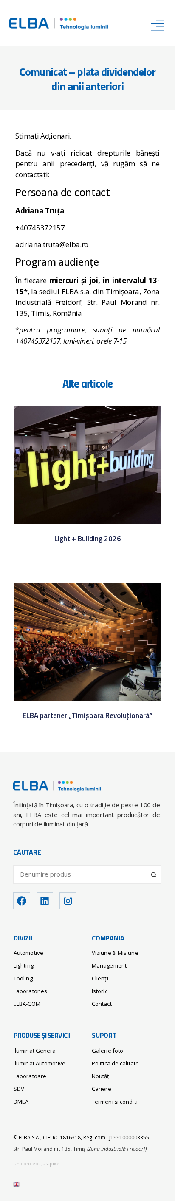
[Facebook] (21, 900)
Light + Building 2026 (87, 539)
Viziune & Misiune (115, 953)
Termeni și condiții (115, 1101)
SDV (19, 1089)
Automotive (28, 953)
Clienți (100, 978)
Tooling (23, 978)
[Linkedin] (45, 900)
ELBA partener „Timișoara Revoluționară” (87, 716)
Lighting (24, 965)
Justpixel (51, 1163)
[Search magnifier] (155, 871)
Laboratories (30, 991)
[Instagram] (67, 900)
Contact (102, 1004)
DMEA (21, 1101)
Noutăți (101, 1076)
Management (109, 965)
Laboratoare (30, 1076)
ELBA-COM (27, 1004)
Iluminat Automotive (39, 1063)
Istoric (99, 991)
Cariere (101, 1089)
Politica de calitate (115, 1063)
